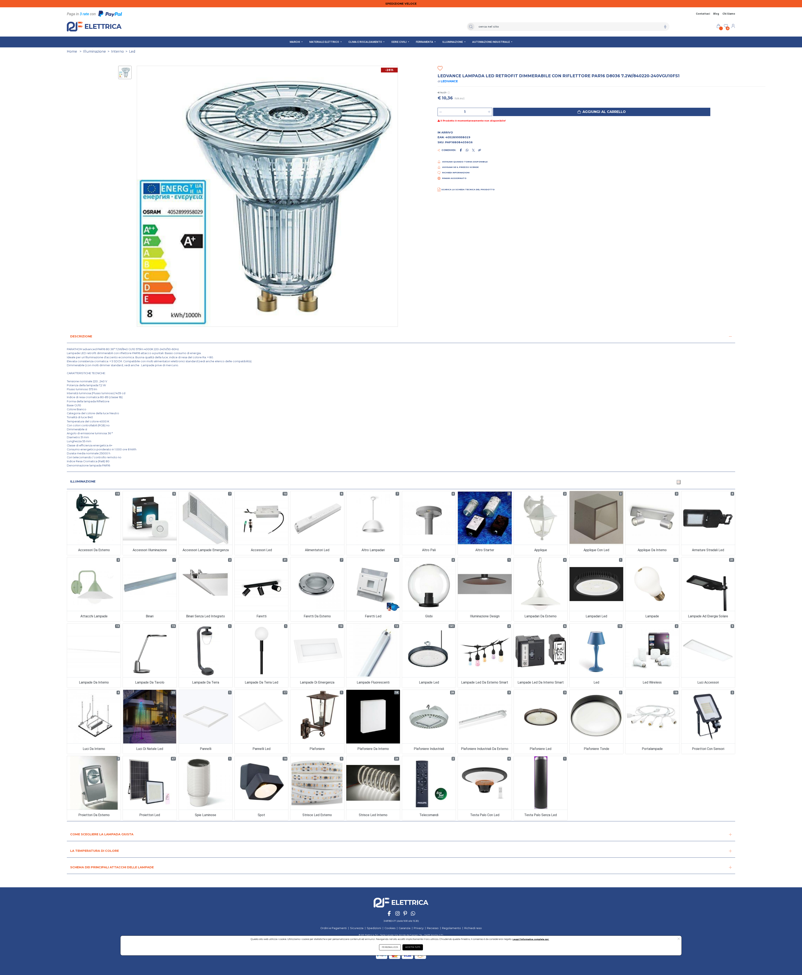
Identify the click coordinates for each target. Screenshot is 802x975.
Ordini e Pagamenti (333, 928)
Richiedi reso (473, 928)
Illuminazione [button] (82, 481)
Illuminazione (94, 51)
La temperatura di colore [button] (94, 851)
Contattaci (703, 13)
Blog (716, 13)
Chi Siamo (728, 13)
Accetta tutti (412, 947)
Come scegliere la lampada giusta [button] (101, 834)
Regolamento (451, 928)
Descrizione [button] (81, 336)
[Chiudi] (678, 482)
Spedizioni (374, 928)
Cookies (390, 928)
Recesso (433, 928)
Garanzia (404, 928)
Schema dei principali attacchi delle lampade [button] (112, 867)
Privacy (419, 928)
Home (72, 51)
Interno (117, 51)
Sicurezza (356, 928)
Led (132, 51)
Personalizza (390, 947)
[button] (601, 112)
